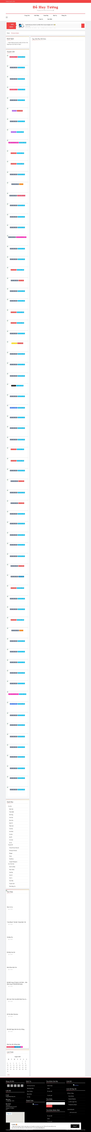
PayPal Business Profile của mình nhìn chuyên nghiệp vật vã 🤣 (40, 24)
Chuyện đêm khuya (17, 738)
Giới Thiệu (36, 15)
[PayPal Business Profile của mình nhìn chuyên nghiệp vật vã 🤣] (21, 25)
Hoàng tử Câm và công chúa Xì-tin (17, 123)
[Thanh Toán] (35, 1104)
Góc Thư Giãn (13, 67)
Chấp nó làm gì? (17, 293)
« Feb (8, 1074)
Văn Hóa (11, 828)
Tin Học (13, 385)
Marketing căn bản (17, 113)
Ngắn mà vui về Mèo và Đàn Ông (17, 314)
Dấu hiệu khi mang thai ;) (17, 441)
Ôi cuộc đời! (17, 643)
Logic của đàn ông (17, 791)
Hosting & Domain (13, 850)
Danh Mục (45, 15)
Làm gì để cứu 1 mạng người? (17, 558)
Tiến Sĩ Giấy (49, 1085)
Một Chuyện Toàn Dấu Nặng (17, 516)
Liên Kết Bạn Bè (70, 1109)
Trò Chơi (21, 280)
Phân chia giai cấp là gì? (17, 717)
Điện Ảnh (11, 809)
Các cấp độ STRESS (17, 494)
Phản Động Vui (13, 56)
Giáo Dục (13, 132)
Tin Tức (10, 806)
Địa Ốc (10, 837)
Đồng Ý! (75, 1126)
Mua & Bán (29, 1094)
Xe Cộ (10, 842)
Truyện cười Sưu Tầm (17, 251)
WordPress (11, 858)
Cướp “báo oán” (17, 261)
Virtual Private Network (14, 847)
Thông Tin (63, 15)
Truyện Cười (21, 56)
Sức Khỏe (11, 831)
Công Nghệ (11, 811)
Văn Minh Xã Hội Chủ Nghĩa (17, 134)
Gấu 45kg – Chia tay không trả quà (17, 282)
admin (48, 1088)
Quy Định (49, 19)
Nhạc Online (11, 869)
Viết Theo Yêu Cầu (31, 1085)
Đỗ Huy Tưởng (45, 7)
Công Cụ (40, 19)
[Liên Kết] (75, 1085)
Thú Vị (21, 184)
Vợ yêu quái (49, 1095)
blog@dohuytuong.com (10, 1096)
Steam (10, 856)
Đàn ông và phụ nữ (17, 463)
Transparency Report (72, 1104)
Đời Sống (11, 814)
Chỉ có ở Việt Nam (17, 197)
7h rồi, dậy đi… (17, 675)
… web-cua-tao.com (72, 1112)
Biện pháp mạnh (17, 537)
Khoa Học (11, 820)
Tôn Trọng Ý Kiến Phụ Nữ (17, 155)
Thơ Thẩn (21, 576)
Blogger (10, 853)
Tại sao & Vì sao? (17, 685)
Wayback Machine (72, 1099)
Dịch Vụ (55, 15)
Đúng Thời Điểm (17, 166)
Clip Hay (11, 872)
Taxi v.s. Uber (17, 325)
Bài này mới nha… (17, 611)
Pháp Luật (11, 825)
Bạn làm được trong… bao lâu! (17, 590)
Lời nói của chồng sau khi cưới (17, 770)
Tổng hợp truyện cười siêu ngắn (17, 653)
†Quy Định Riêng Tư (40, 1127)
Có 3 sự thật (17, 81)
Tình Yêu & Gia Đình (13, 142)
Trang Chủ (27, 15)
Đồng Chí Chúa (17, 91)
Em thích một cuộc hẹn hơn (17, 664)
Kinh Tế (14, 110)
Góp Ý (78, 1129)
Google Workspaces (13, 861)
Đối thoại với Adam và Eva (17, 219)
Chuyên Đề (10, 844)
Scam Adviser (71, 1096)
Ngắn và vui (17, 335)
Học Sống (14, 343)
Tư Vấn (28, 1096)
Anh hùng (17, 229)
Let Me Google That (72, 1101)
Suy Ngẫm (19, 110)
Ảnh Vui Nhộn (13, 407)
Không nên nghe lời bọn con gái (17, 505)
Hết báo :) (17, 272)
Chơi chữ (17, 632)
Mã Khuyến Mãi (30, 1088)
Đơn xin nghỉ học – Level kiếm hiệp (17, 410)
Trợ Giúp (83, 1129)
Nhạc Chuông (29, 1091)
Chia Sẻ (10, 875)
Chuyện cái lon (17, 749)
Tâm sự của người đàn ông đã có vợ (17, 144)
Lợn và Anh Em (17, 102)
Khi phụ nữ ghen (17, 378)
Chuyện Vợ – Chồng (17, 600)
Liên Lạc (73, 1129)
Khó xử (17, 176)
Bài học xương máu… (17, 622)
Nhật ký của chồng (17, 696)
